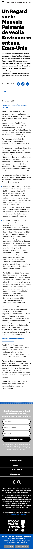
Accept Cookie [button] (9, 546)
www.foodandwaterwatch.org (16, 514)
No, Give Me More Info (22, 546)
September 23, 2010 (8, 101)
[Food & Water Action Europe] (17, 2)
